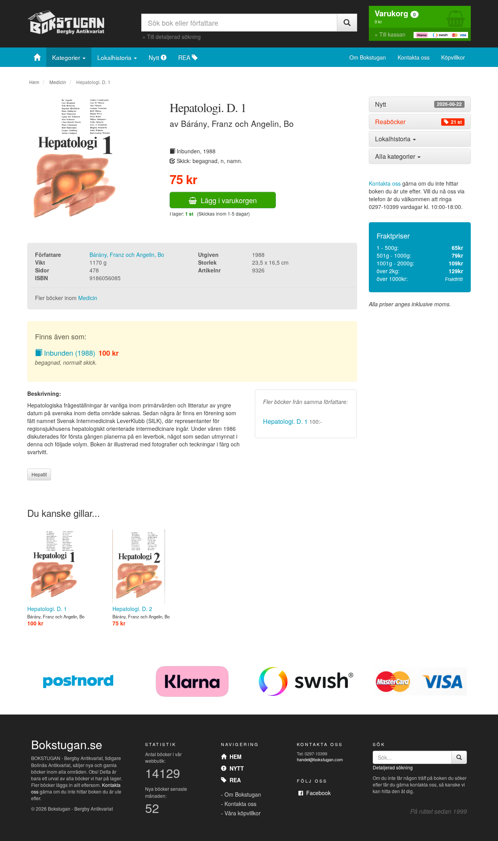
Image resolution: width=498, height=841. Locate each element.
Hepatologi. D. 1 (285, 421)
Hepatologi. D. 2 (132, 609)
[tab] (420, 104)
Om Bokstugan (367, 57)
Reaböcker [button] (418, 121)
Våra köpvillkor (242, 813)
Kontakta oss (414, 57)
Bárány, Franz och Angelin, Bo (126, 254)
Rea (233, 780)
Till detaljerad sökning (174, 36)
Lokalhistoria (115, 57)
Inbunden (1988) (68, 353)
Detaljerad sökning (393, 767)
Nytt (155, 57)
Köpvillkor (453, 57)
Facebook (317, 793)
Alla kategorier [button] (396, 156)
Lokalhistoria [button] (393, 138)
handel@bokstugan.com (320, 759)
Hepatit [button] (39, 474)
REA (185, 57)
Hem (34, 82)
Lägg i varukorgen (227, 200)
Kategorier (67, 57)
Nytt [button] (418, 104)
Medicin (57, 82)
